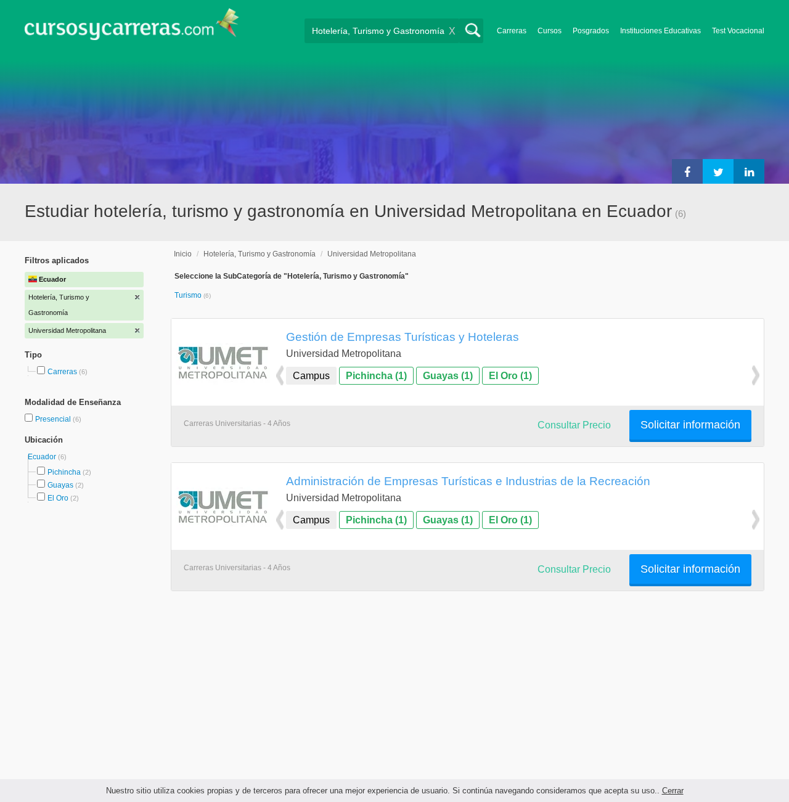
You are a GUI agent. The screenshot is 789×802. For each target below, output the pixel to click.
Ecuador (43, 456)
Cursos (550, 31)
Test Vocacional (738, 31)
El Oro (57, 498)
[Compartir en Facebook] (687, 171)
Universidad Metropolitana (371, 254)
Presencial (54, 419)
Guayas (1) (448, 375)
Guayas (60, 485)
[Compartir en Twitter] (718, 171)
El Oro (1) (510, 375)
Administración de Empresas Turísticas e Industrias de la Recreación (468, 481)
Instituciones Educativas (660, 31)
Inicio (183, 254)
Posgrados (591, 31)
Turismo (188, 295)
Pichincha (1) (376, 375)
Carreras (511, 31)
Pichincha (64, 472)
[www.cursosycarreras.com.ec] (132, 28)
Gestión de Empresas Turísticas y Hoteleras (402, 336)
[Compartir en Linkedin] (749, 171)
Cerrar (673, 790)
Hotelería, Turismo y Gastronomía (259, 254)
